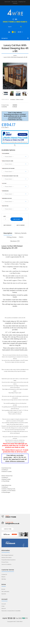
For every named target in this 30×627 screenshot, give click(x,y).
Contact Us (4, 574)
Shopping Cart (21, 1)
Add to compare (20, 225)
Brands (3, 589)
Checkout (15, 3)
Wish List (4, 608)
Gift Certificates (5, 591)
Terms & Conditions (6, 564)
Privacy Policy (5, 562)
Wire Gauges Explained (7, 555)
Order (3, 606)
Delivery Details (20, 233)
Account (4, 604)
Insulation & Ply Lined (7, 161)
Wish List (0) (14, 1)
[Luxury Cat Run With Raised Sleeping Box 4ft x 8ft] (15, 76)
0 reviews (12, 99)
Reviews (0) (15, 241)
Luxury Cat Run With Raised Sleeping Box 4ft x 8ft (15, 57)
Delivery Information (7, 557)
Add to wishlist (7, 225)
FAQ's (21, 237)
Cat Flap (4, 183)
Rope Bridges (5, 190)
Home (15, 55)
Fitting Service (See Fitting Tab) (10, 175)
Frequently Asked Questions (8, 560)
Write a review (19, 99)
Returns (3, 576)
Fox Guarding (5, 153)
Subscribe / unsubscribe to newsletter (11, 610)
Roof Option (5, 205)
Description (8, 233)
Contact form (7, 529)
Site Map (4, 579)
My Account (7, 1)
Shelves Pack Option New (8, 168)
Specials (4, 594)
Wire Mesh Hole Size (7, 198)
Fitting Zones (11, 237)
